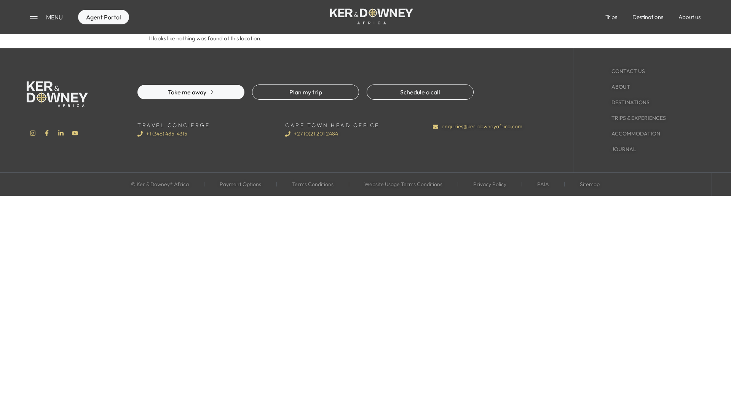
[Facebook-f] (47, 133)
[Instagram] (33, 133)
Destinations (647, 17)
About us (689, 17)
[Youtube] (75, 133)
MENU (54, 17)
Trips (611, 17)
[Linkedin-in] (61, 133)
